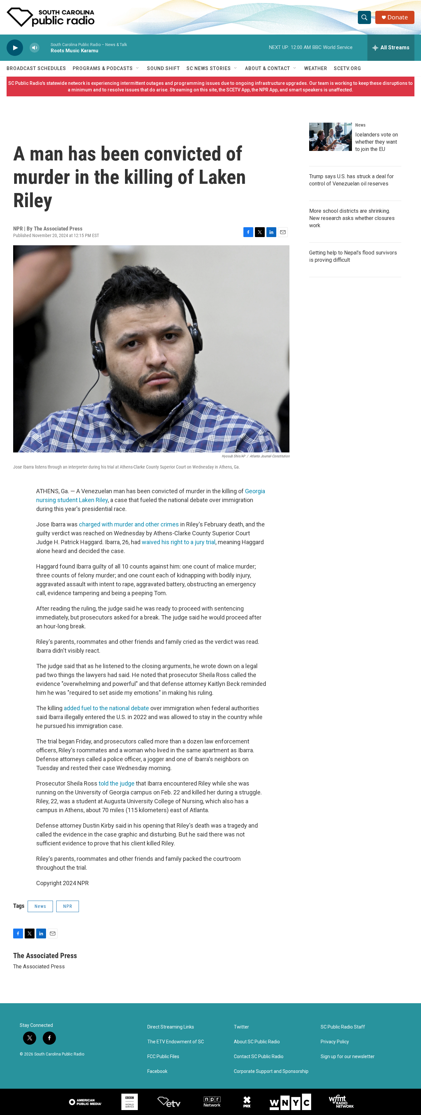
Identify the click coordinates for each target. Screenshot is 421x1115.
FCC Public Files (163, 1056)
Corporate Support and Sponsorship (271, 1071)
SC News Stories (208, 68)
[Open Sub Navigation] (137, 68)
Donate (397, 17)
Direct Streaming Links (170, 1027)
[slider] (45, 47)
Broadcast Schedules (36, 68)
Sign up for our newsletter (348, 1056)
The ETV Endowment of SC (175, 1041)
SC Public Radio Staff (343, 1027)
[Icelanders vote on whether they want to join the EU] (330, 137)
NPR (67, 906)
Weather (315, 68)
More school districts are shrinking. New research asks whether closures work (352, 218)
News (40, 906)
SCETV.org (347, 68)
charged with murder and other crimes (129, 524)
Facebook (157, 1071)
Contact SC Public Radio (259, 1056)
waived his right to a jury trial (178, 542)
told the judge (117, 783)
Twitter (241, 1027)
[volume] (34, 47)
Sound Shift (163, 68)
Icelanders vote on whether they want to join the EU (376, 142)
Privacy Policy (335, 1041)
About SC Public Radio (257, 1041)
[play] (15, 48)
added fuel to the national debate (106, 708)
